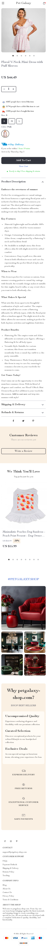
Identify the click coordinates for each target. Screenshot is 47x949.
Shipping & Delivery (11, 868)
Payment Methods (10, 865)
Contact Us (7, 892)
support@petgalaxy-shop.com (15, 852)
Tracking (6, 876)
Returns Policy (8, 872)
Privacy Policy (8, 896)
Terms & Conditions (10, 900)
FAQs (5, 861)
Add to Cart (23, 160)
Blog (5, 885)
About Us (6, 889)
